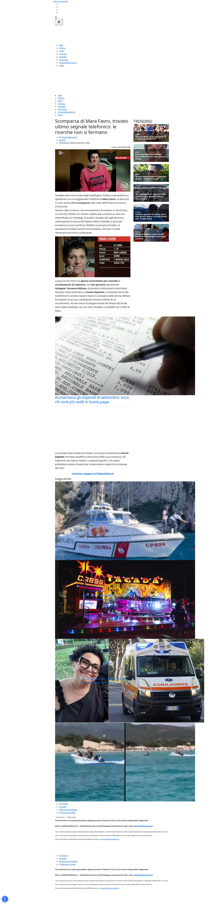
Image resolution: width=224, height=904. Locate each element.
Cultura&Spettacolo (68, 62)
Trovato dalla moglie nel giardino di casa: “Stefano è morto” (150, 177)
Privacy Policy (60, 817)
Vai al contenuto (61, 1)
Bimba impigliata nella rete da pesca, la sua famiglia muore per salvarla (150, 236)
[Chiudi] (59, 22)
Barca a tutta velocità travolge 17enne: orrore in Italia (102, 762)
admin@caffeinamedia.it (143, 826)
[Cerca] (56, 17)
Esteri (61, 51)
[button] (5, 899)
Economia (63, 60)
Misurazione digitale (68, 809)
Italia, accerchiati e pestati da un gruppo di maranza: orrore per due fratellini (106, 599)
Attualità (63, 57)
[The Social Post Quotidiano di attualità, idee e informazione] (123, 34)
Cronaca (63, 54)
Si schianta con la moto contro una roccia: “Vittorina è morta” (105, 680)
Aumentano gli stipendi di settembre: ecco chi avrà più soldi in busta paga (92, 399)
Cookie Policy (71, 817)
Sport (61, 65)
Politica (62, 48)
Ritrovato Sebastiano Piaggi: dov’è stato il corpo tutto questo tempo (150, 156)
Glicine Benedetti (69, 137)
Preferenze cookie (67, 812)
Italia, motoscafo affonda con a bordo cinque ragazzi (103, 520)
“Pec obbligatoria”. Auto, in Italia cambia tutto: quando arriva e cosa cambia (150, 196)
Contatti (62, 806)
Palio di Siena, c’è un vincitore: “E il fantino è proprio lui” (150, 138)
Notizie (62, 140)
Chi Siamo (63, 804)
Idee (61, 45)
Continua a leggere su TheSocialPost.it (93, 473)
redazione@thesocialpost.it (109, 839)
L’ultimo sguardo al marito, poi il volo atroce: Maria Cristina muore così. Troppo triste (151, 216)
